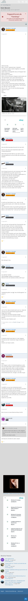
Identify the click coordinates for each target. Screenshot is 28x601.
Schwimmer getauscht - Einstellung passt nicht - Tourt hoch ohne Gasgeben (15, 581)
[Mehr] (25, 34)
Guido (6, 572)
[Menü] (26, 1)
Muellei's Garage (6, 9)
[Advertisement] (14, 50)
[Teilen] (26, 24)
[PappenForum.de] (3, 1)
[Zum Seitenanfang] (25, 599)
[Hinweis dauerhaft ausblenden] (25, 14)
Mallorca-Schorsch (8, 583)
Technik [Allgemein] (9, 561)
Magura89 (7, 560)
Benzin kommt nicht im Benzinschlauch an (15, 576)
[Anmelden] (22, 2)
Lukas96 (6, 566)
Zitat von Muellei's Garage (11, 428)
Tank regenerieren (9, 558)
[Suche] (19, 1)
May (6, 577)
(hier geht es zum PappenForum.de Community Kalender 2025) (15, 17)
